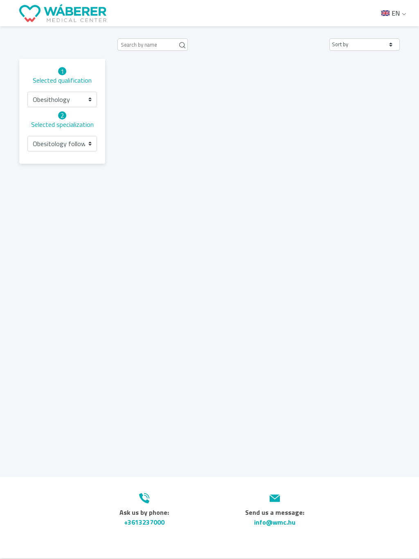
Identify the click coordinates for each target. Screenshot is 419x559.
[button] (364, 44)
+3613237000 (144, 522)
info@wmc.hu (274, 522)
